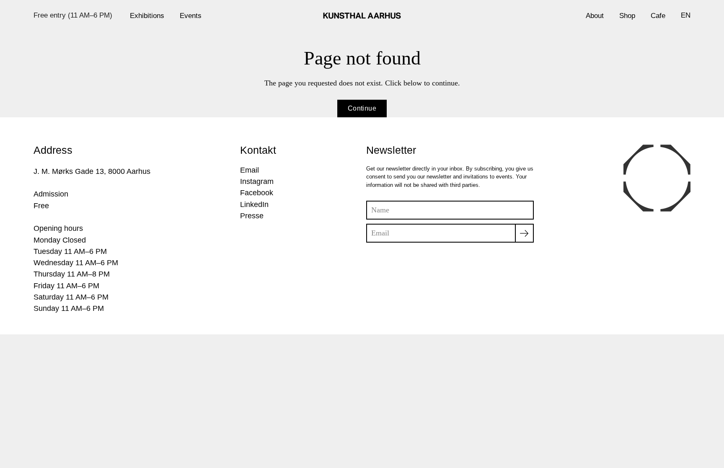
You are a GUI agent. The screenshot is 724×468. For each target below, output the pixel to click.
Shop (627, 15)
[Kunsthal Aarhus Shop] (362, 15)
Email (249, 170)
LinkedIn (254, 204)
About (595, 15)
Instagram (257, 181)
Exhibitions (147, 15)
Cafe (658, 15)
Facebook (256, 193)
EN (685, 15)
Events (191, 15)
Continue (362, 108)
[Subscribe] (524, 233)
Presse (252, 216)
